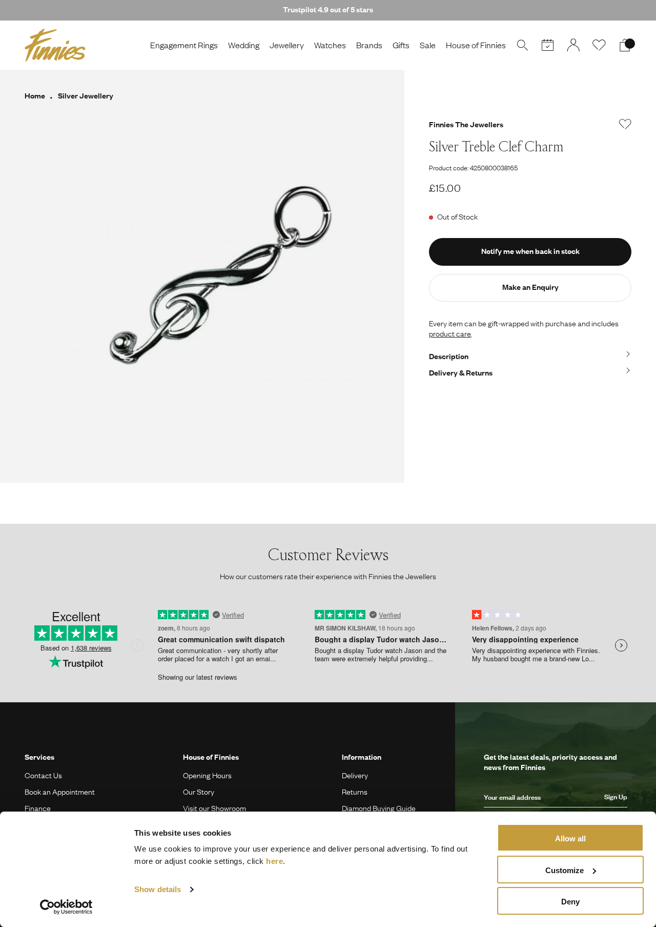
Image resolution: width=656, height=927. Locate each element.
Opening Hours (207, 775)
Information (361, 756)
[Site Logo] (55, 45)
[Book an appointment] (548, 45)
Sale (428, 45)
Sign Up (615, 797)
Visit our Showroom (214, 808)
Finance (38, 808)
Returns (354, 791)
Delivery (355, 775)
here (274, 861)
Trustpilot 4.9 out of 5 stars (328, 9)
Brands (369, 45)
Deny (570, 901)
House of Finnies (476, 45)
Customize (564, 870)
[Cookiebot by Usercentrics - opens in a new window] (66, 907)
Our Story (198, 791)
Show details (157, 889)
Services (39, 756)
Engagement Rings (184, 45)
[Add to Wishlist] (625, 124)
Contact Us (43, 775)
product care (450, 333)
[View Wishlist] (599, 45)
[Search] (522, 45)
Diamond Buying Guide (379, 808)
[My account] (573, 45)
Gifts (401, 45)
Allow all (570, 838)
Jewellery (287, 45)
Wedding (243, 45)
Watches (330, 45)
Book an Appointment (60, 791)
